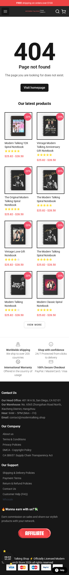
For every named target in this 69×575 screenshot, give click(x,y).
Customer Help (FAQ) (15, 494)
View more (34, 324)
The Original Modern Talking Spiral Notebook (17, 201)
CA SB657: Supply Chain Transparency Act (28, 455)
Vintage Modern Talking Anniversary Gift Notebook (48, 147)
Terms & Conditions (14, 439)
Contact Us (9, 488)
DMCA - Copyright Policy (17, 450)
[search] (57, 11)
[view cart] (63, 11)
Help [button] (62, 570)
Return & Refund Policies (17, 483)
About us (8, 434)
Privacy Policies (12, 444)
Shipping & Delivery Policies (19, 472)
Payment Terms (12, 478)
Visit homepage (34, 87)
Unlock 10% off (7, 558)
